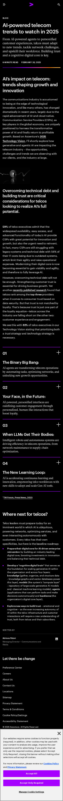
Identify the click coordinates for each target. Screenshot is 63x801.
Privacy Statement (12, 703)
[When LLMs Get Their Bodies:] (58, 424)
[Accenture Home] (31, 4)
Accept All (31, 774)
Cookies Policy (51, 764)
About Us (7, 679)
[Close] (59, 733)
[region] (31, 765)
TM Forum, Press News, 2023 (18, 497)
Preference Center (12, 667)
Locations (8, 691)
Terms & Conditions (13, 709)
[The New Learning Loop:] (58, 462)
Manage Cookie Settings (31, 792)
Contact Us (9, 685)
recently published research (30, 290)
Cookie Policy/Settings (15, 715)
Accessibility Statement (15, 721)
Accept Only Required (31, 783)
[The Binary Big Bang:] (58, 352)
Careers (7, 673)
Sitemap (7, 697)
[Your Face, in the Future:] (58, 387)
